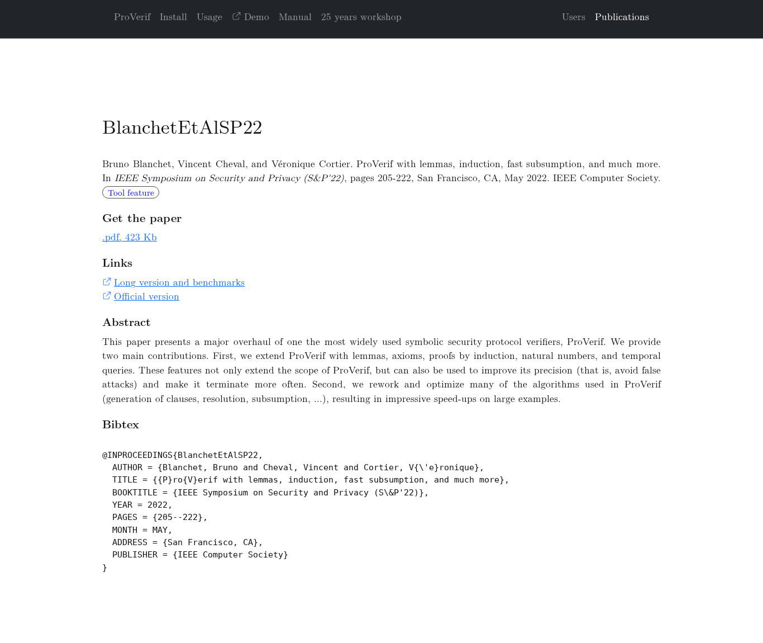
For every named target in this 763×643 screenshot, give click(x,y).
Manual (295, 16)
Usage (209, 16)
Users (573, 16)
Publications (622, 16)
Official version (146, 295)
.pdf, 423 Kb (129, 236)
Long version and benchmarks (179, 282)
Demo (256, 16)
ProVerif (132, 16)
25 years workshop (361, 16)
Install (173, 16)
